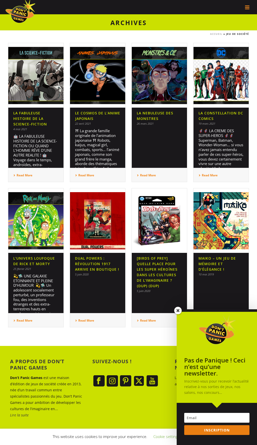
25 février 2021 (22, 269)
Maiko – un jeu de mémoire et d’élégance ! (217, 264)
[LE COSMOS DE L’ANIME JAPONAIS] (97, 75)
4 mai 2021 (20, 129)
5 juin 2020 (82, 274)
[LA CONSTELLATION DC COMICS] (221, 75)
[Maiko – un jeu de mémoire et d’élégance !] (221, 220)
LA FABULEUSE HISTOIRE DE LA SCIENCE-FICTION (30, 118)
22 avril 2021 (83, 123)
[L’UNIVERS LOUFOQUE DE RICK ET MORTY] (35, 220)
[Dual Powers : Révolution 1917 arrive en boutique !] (97, 220)
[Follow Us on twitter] (139, 381)
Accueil (216, 34)
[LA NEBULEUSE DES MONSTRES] (159, 75)
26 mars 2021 (145, 123)
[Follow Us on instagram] (112, 381)
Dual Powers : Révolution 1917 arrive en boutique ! (97, 264)
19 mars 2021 (207, 123)
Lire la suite (19, 415)
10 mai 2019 (206, 274)
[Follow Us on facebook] (99, 381)
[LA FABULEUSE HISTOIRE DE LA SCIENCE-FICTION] (35, 75)
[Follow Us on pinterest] (125, 381)
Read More (24, 175)
